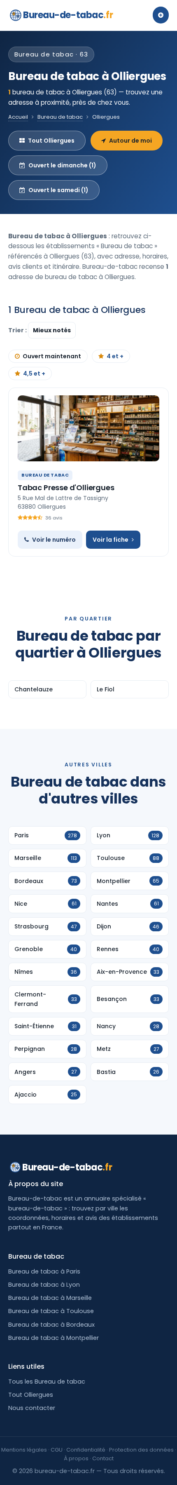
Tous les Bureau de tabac (46, 1381)
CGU (57, 1450)
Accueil (18, 117)
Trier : (18, 330)
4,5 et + (34, 373)
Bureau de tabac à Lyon (44, 1285)
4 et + (115, 356)
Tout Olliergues (51, 140)
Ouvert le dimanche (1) (62, 165)
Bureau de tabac (60, 117)
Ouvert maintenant (52, 356)
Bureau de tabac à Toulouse (51, 1311)
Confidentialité (85, 1450)
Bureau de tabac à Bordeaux (51, 1325)
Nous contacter (31, 1408)
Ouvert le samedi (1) (58, 190)
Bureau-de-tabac (68, 15)
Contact (103, 1458)
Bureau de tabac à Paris (44, 1271)
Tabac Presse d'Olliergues (66, 487)
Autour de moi (130, 140)
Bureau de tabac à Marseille (50, 1298)
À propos (76, 1458)
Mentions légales (24, 1450)
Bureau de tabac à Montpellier (53, 1338)
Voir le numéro (54, 540)
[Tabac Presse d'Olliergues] (88, 428)
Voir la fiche (110, 540)
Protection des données (141, 1450)
